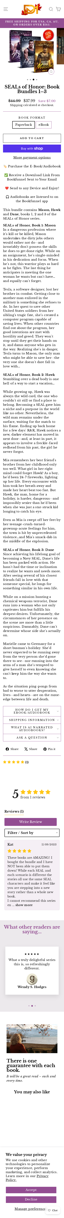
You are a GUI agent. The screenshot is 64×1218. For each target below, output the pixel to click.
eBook (44, 125)
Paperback (23, 125)
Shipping (16, 105)
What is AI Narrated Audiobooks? (32, 729)
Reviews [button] (14, 811)
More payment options (32, 157)
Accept (31, 1190)
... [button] (22, 905)
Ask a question (32, 737)
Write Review (30, 822)
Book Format (32, 117)
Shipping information (32, 720)
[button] (16, 762)
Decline (31, 1199)
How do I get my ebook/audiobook (32, 711)
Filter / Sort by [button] (21, 832)
